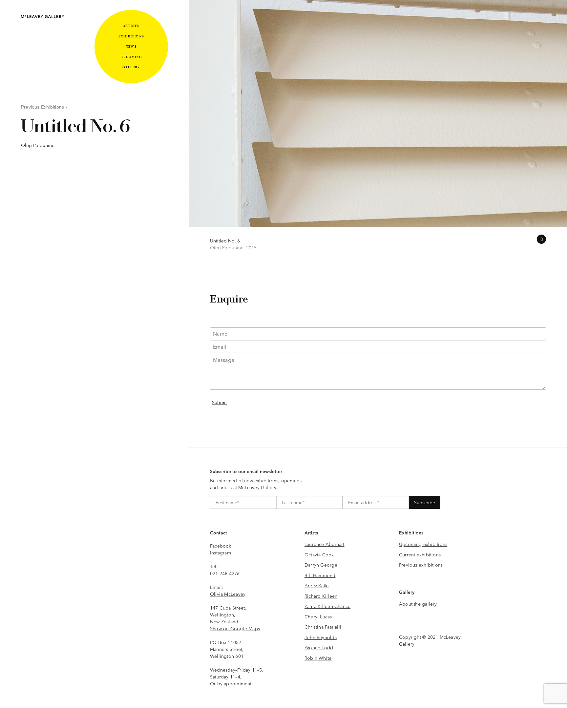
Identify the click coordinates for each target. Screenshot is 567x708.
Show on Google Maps (235, 628)
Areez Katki (316, 585)
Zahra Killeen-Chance (327, 606)
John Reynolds (320, 637)
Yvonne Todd (318, 647)
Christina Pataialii (322, 626)
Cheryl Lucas (318, 616)
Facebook (220, 545)
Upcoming (131, 57)
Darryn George (320, 564)
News (131, 46)
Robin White (317, 658)
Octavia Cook (319, 554)
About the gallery (418, 603)
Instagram (220, 552)
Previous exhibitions (421, 564)
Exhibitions (131, 36)
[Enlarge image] (541, 239)
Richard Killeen (320, 596)
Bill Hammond (320, 575)
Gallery (131, 67)
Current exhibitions (420, 554)
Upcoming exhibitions (423, 544)
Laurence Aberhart (324, 544)
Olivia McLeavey (227, 594)
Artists (131, 26)
